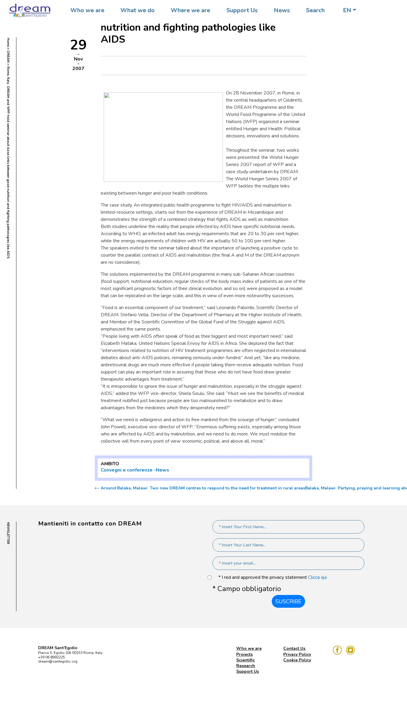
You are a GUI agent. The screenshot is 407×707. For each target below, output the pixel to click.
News (282, 10)
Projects (244, 654)
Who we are (87, 10)
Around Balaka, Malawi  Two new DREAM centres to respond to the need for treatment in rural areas (203, 488)
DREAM (8, 57)
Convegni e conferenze (127, 470)
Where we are (190, 10)
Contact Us (294, 648)
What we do (137, 10)
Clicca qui (317, 577)
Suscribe (288, 601)
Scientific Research (245, 663)
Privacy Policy (297, 654)
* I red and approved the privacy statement (272, 577)
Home (8, 42)
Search (315, 10)
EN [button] (347, 10)
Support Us (242, 10)
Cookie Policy (297, 660)
